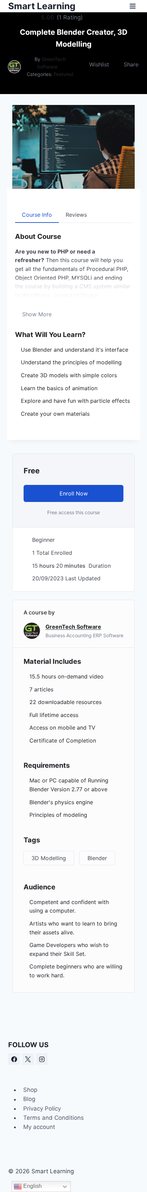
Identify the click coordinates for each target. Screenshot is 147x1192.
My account (39, 1127)
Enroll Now (73, 493)
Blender (97, 858)
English (32, 1186)
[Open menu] (132, 6)
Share (131, 64)
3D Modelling (48, 858)
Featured (64, 74)
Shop (30, 1089)
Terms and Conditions (53, 1117)
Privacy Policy (42, 1108)
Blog (29, 1099)
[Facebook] (14, 1059)
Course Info (37, 214)
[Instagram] (42, 1059)
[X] (28, 1059)
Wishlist (99, 64)
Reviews (76, 214)
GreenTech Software (73, 626)
